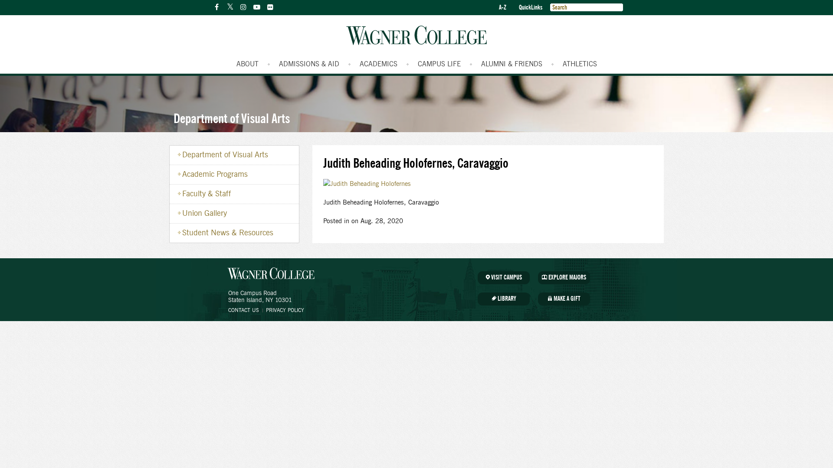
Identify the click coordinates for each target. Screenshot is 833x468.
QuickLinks (530, 7)
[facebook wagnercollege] (216, 7)
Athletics (580, 64)
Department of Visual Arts (232, 118)
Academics (378, 64)
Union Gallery (204, 214)
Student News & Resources (227, 233)
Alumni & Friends (511, 64)
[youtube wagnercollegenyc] (257, 7)
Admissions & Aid (309, 64)
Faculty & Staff (206, 194)
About (247, 64)
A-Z (502, 7)
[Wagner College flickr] (270, 7)
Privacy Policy (285, 310)
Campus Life (439, 64)
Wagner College (416, 35)
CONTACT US (243, 310)
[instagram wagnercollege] (243, 7)
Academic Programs (215, 175)
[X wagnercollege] (230, 7)
